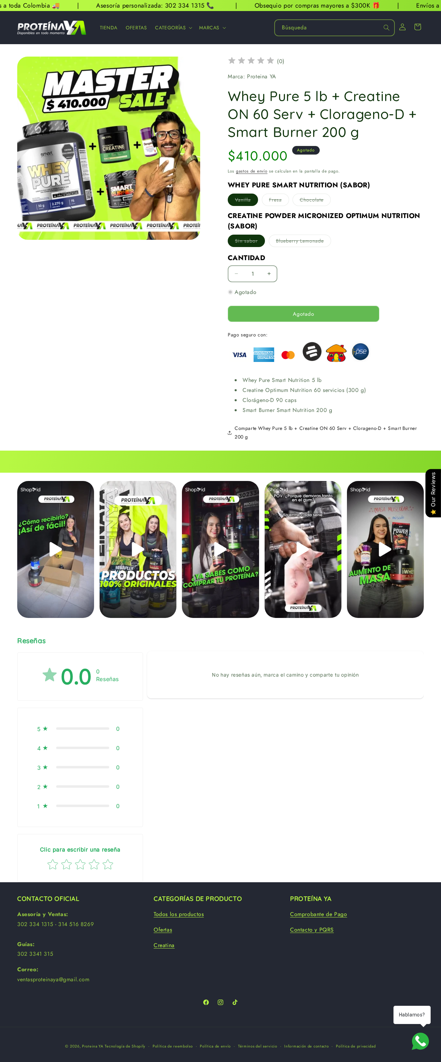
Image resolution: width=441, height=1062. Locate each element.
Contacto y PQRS (312, 930)
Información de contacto (306, 1046)
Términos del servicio (257, 1046)
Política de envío (215, 1046)
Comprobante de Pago (318, 914)
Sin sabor (250, 242)
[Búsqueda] (386, 27)
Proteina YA (92, 1046)
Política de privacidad (356, 1046)
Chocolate (315, 201)
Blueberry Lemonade (303, 242)
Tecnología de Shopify (125, 1046)
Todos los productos (179, 914)
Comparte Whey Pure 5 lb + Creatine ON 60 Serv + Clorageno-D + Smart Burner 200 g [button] (326, 432)
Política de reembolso (173, 1046)
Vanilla (246, 201)
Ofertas (163, 930)
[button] (173, 27)
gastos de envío (252, 171)
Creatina (164, 945)
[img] (251, 62)
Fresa (279, 201)
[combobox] (334, 28)
